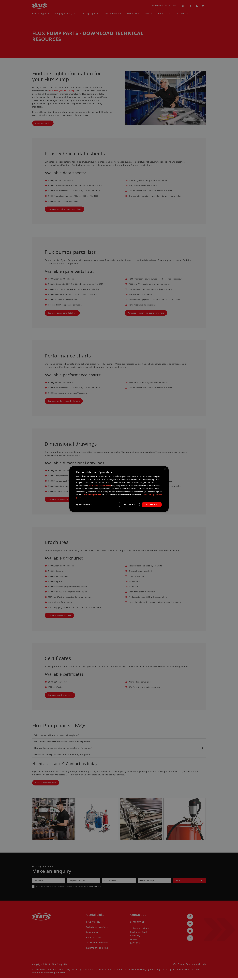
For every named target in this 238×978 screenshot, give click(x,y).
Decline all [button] (129, 504)
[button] (84, 504)
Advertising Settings (92, 494)
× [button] (164, 469)
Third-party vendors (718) (100, 485)
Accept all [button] (151, 504)
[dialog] (119, 489)
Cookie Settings (147, 494)
